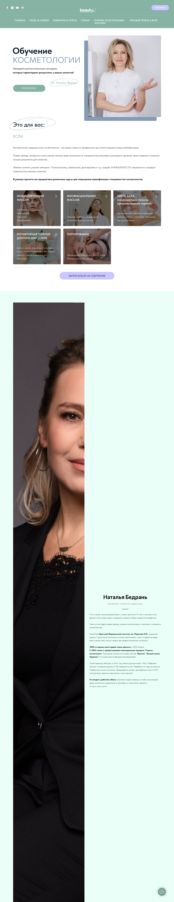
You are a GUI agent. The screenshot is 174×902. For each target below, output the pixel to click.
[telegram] (22, 7)
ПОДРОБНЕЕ (29, 88)
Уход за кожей (39, 20)
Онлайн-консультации (109, 20)
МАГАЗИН (100, 23)
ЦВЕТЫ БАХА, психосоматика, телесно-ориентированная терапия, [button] (134, 199)
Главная (20, 20)
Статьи (85, 20)
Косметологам (80, 23)
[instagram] (12, 7)
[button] (87, 276)
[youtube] (17, 7)
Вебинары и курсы (65, 20)
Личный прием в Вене (144, 20)
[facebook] (7, 7)
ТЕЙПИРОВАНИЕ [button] (78, 234)
